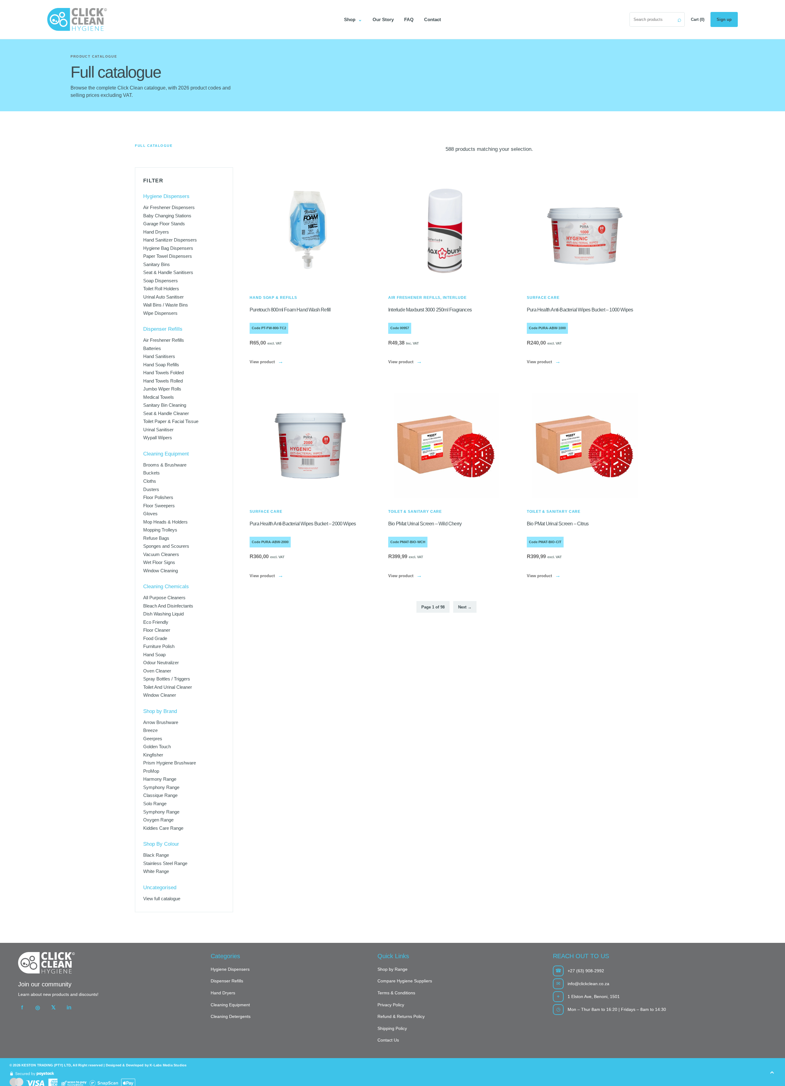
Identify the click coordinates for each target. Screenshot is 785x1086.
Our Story (383, 19)
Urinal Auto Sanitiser (163, 296)
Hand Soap (154, 654)
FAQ (409, 19)
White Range (156, 871)
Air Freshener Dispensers (169, 207)
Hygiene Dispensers (230, 969)
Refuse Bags (156, 537)
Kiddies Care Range (163, 827)
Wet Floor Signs (159, 562)
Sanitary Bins (156, 264)
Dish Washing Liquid (163, 613)
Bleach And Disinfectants (168, 605)
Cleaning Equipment (230, 1004)
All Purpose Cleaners (164, 597)
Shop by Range (392, 969)
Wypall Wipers (157, 437)
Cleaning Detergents (231, 1016)
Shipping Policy (392, 1028)
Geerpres (152, 738)
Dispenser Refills (227, 980)
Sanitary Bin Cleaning (164, 405)
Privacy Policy (390, 1004)
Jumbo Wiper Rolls (162, 388)
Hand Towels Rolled (163, 380)
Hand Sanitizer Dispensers (170, 239)
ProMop (151, 771)
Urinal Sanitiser (158, 429)
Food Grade (155, 638)
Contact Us (388, 1040)
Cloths (149, 481)
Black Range (156, 855)
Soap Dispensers (160, 280)
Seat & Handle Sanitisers (168, 272)
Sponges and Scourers (166, 546)
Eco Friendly (155, 621)
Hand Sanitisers (159, 356)
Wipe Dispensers (160, 313)
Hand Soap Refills (161, 364)
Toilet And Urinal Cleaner (167, 687)
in (69, 1007)
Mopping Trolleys (160, 529)
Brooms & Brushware (164, 464)
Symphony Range (161, 787)
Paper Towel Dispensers (167, 256)
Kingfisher (153, 754)
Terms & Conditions (396, 992)
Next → (465, 607)
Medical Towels (158, 397)
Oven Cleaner (157, 670)
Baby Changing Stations (167, 215)
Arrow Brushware (160, 722)
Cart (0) (697, 19)
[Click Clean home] (190, 19)
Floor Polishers (158, 497)
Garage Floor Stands (164, 223)
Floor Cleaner (156, 630)
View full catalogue (161, 898)
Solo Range (155, 803)
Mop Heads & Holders (165, 521)
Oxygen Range (158, 819)
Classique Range (160, 795)
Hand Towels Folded (163, 372)
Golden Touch (157, 746)
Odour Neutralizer (161, 662)
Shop (353, 19)
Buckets (151, 472)
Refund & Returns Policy (401, 1016)
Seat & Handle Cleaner (166, 413)
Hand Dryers (156, 231)
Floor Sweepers (159, 505)
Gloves (150, 513)
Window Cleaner (159, 695)
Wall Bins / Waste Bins (165, 304)
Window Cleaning (160, 570)
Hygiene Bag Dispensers (168, 247)
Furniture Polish (158, 646)
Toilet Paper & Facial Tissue (170, 421)
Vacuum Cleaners (161, 554)
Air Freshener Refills (163, 340)
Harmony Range (159, 779)
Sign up (724, 19)
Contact (432, 19)
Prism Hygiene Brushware (169, 762)
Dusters (151, 489)
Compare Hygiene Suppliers (404, 980)
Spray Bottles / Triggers (166, 678)
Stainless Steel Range (165, 863)
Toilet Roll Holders (161, 288)
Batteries (152, 348)
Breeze (150, 730)
